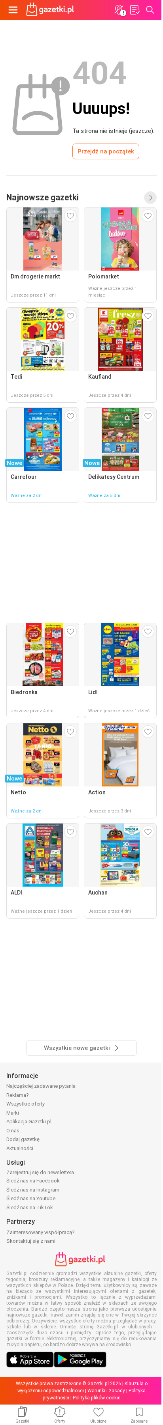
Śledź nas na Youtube (30, 1198)
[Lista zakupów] (134, 10)
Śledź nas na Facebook (33, 1181)
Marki (12, 1113)
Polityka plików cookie (96, 1398)
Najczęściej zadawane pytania (41, 1086)
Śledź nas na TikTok (29, 1207)
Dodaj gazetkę (23, 1139)
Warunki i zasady (106, 1390)
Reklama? (17, 1095)
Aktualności (19, 1148)
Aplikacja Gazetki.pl (28, 1121)
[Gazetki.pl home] (51, 9)
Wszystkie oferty (25, 1104)
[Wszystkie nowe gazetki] (150, 197)
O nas (12, 1131)
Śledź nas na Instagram (32, 1190)
